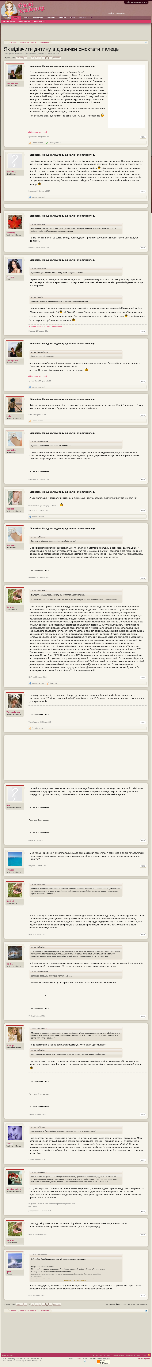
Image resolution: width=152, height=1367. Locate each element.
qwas (9, 1271)
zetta (9, 416)
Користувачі (38, 18)
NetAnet (10, 607)
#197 (143, 1160)
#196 (143, 1115)
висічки (40, 326)
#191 (143, 722)
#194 (143, 935)
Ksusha (31, 1160)
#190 (143, 677)
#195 (143, 1016)
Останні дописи (9, 21)
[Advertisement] (76, 31)
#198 (143, 1211)
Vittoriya (10, 1045)
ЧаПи (72, 18)
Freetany (31, 331)
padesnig (11, 233)
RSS (149, 1355)
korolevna (11, 172)
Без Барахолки (39, 21)
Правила (51, 18)
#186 (143, 415)
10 (47, 58)
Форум (16, 18)
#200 (143, 1296)
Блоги (26, 18)
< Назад (20, 58)
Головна (137, 1355)
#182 (143, 191)
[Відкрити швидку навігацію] (146, 42)
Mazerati (10, 509)
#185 (143, 381)
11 (50, 58)
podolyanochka (14, 1189)
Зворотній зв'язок (117, 1355)
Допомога (129, 1355)
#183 (143, 248)
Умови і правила (144, 1359)
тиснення (32, 326)
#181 (143, 137)
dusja (45, 53)
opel (9, 805)
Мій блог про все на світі (38, 132)
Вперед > (56, 58)
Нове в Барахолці (24, 21)
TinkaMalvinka (13, 712)
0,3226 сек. (77, 1359)
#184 (143, 331)
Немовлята (19, 53)
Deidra (9, 964)
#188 (143, 511)
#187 (143, 480)
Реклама (82, 18)
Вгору (144, 1355)
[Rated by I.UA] (89, 1364)
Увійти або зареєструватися (136, 2)
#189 (143, 578)
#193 (143, 866)
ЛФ (91, 18)
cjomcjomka (12, 83)
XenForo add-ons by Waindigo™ (14, 1361)
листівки (46, 326)
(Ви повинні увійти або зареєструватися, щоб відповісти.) (126, 1304)
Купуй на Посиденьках (116, 13)
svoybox (10, 870)
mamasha (11, 450)
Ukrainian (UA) (7, 1355)
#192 (143, 841)
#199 (143, 1235)
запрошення (56, 326)
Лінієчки (62, 18)
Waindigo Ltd (36, 1361)
